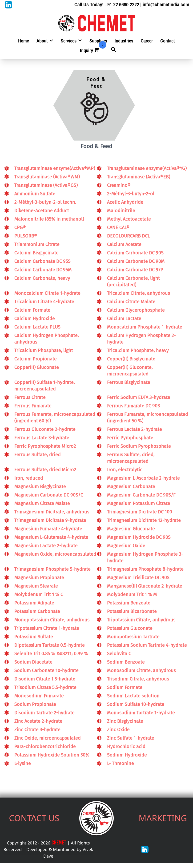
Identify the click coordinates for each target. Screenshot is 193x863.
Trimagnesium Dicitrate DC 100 (139, 512)
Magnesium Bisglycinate (40, 486)
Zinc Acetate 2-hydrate (38, 721)
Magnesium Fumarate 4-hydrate (48, 528)
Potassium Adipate (34, 603)
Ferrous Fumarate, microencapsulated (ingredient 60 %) (54, 417)
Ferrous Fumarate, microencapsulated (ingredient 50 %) (147, 417)
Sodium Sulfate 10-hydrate (135, 704)
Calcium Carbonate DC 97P (135, 269)
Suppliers (98, 41)
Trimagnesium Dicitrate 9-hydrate (50, 520)
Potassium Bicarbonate (132, 611)
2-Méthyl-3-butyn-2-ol (130, 193)
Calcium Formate (32, 310)
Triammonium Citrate (37, 244)
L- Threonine (120, 763)
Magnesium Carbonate (131, 486)
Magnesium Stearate (36, 586)
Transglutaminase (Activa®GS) (46, 185)
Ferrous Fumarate (33, 406)
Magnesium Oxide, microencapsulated (55, 554)
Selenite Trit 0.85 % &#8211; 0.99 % (51, 653)
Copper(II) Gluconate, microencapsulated (130, 370)
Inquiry (90, 50)
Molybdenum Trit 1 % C (38, 594)
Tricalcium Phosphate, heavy (138, 350)
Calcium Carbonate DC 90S (135, 253)
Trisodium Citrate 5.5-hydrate (45, 687)
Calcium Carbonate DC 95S (42, 261)
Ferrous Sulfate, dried (37, 454)
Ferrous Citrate (30, 397)
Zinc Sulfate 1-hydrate (130, 738)
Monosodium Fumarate (39, 696)
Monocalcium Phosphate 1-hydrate (144, 327)
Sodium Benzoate (126, 662)
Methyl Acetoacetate (129, 219)
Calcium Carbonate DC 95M (43, 269)
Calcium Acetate (124, 244)
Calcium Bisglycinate (36, 253)
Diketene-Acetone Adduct (41, 210)
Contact (167, 41)
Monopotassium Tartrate (133, 636)
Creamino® (119, 185)
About (42, 41)
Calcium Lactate (124, 318)
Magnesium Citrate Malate (42, 503)
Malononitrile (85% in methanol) (49, 219)
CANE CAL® (118, 227)
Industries (124, 41)
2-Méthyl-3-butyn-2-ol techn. (45, 202)
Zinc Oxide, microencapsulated (47, 738)
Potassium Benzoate (128, 603)
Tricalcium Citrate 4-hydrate (44, 301)
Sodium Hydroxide (127, 755)
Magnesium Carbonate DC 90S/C (48, 495)
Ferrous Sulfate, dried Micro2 (45, 469)
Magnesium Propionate (39, 577)
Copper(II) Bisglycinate (131, 359)
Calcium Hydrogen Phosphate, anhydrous (46, 338)
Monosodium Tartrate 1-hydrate (141, 712)
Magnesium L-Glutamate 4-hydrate (51, 537)
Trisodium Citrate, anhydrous (138, 679)
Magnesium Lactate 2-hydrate (46, 545)
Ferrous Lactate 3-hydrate (41, 437)
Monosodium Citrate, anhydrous (141, 670)
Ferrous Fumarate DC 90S (133, 406)
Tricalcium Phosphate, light (43, 350)
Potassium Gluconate (130, 628)
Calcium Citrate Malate (131, 301)
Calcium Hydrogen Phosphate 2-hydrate (141, 338)
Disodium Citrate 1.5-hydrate (44, 679)
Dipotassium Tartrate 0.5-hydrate (49, 645)
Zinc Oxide (118, 729)
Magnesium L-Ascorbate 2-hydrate (143, 478)
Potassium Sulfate (33, 636)
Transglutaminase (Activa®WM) (47, 176)
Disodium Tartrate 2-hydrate (44, 712)
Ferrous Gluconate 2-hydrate (45, 429)
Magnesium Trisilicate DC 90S (138, 577)
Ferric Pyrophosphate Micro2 (45, 446)
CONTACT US (34, 818)
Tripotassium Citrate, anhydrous (141, 619)
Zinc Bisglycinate (125, 721)
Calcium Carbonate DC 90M (136, 261)
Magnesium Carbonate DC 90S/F (141, 495)
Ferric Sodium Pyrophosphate (139, 446)
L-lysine (22, 763)
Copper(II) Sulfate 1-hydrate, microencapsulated (44, 385)
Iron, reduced (28, 478)
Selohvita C (119, 653)
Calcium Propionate (35, 359)
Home (23, 41)
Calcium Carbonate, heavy (42, 278)
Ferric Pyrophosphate (130, 437)
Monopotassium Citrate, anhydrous (51, 619)
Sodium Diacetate (33, 662)
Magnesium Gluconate (131, 528)
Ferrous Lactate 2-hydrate (134, 429)
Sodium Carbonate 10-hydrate (46, 670)
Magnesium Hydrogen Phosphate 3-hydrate (145, 557)
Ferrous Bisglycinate (128, 382)
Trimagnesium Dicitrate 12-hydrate (144, 520)
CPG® (20, 227)
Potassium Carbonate (37, 611)
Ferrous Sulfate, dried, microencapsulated (131, 458)
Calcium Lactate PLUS (37, 327)
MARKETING (163, 818)
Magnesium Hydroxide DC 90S (139, 537)
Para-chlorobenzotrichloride (45, 746)
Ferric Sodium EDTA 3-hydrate (138, 397)
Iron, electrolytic (124, 469)
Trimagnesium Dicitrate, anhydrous (51, 512)
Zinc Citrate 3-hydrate (37, 729)
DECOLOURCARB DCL (128, 236)
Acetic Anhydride (125, 202)
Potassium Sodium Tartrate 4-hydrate (147, 645)
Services (69, 41)
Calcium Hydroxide (34, 318)
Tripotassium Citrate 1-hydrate (46, 628)
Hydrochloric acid (126, 746)
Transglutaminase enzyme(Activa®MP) (54, 168)
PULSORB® (25, 236)
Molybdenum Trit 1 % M (132, 594)
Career (147, 41)
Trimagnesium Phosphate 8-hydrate (145, 569)
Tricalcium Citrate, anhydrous (138, 293)
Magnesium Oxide (126, 545)
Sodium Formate (124, 687)
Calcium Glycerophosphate (136, 310)
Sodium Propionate (35, 704)
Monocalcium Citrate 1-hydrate (47, 293)
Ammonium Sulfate (34, 193)
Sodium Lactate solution (133, 696)
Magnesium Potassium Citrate (138, 503)
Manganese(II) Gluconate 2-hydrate (144, 586)
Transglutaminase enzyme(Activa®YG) (147, 168)
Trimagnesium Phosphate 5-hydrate (52, 569)
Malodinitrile (121, 210)
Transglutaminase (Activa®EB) (138, 176)
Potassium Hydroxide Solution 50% (51, 755)
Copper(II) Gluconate (36, 367)
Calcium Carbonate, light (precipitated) (133, 281)
